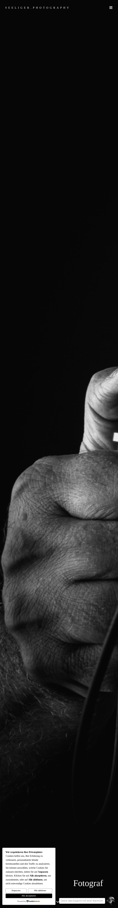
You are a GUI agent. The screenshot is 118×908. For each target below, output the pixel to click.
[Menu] (111, 7)
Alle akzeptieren (29, 896)
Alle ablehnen (40, 890)
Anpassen (16, 890)
